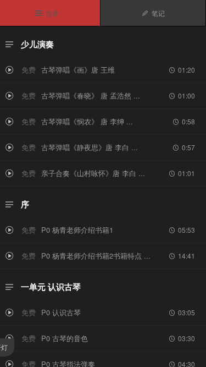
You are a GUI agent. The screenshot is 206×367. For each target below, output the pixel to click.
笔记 (153, 13)
